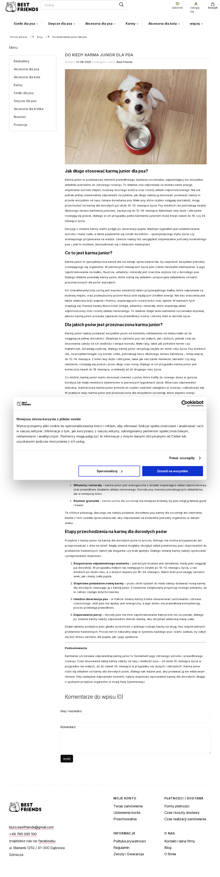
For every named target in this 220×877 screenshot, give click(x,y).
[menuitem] (27, 23)
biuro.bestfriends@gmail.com (31, 827)
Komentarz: (68, 727)
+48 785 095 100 (23, 834)
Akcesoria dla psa (26, 69)
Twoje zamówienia (128, 806)
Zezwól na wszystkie (172, 471)
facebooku (46, 841)
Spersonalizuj (107, 471)
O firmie (170, 854)
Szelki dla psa (24, 93)
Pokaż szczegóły (182, 458)
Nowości (20, 117)
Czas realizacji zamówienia (185, 819)
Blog (167, 847)
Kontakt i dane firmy (179, 841)
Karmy (18, 85)
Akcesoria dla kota (27, 77)
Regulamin (121, 847)
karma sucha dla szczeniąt (120, 501)
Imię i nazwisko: (71, 711)
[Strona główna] (22, 7)
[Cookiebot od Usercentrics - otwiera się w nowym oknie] (184, 403)
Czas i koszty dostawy (182, 812)
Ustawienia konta (126, 812)
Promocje (20, 125)
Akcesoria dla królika (28, 109)
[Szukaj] (121, 4)
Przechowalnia (125, 819)
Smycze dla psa (25, 101)
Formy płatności (176, 806)
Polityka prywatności (129, 841)
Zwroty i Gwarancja (128, 854)
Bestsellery (21, 61)
